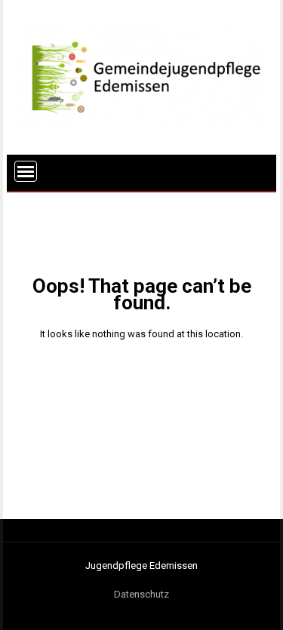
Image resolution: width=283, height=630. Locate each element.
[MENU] (25, 171)
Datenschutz (141, 594)
